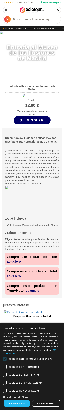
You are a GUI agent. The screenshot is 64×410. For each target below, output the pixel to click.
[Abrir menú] (6, 10)
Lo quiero (14, 261)
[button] (32, 397)
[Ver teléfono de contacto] (58, 10)
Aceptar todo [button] (16, 403)
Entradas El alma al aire (14, 28)
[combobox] (35, 19)
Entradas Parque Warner (42, 28)
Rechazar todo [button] (46, 403)
